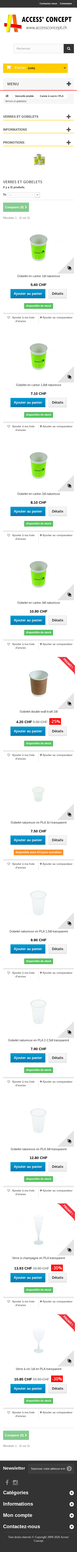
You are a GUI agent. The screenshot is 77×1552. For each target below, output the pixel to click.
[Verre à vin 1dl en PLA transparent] (38, 1340)
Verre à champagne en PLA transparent (38, 1258)
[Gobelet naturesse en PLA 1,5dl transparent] (38, 903)
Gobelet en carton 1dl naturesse (38, 276)
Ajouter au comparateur (57, 317)
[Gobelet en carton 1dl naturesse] (38, 248)
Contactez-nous (48, 3)
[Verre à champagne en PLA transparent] (38, 1230)
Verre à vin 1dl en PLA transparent (38, 1369)
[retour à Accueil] (7, 96)
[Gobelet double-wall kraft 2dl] (38, 683)
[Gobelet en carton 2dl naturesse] (38, 465)
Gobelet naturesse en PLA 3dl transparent (39, 1149)
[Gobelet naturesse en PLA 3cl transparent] (38, 794)
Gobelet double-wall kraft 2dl (38, 711)
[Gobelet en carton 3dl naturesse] (38, 574)
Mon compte (17, 1515)
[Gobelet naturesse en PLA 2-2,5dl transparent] (38, 1012)
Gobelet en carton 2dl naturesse (38, 493)
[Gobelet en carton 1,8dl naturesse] (38, 357)
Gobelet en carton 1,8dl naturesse (38, 385)
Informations (15, 129)
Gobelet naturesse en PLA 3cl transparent (39, 822)
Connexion (66, 3)
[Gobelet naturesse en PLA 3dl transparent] (38, 1121)
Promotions (13, 142)
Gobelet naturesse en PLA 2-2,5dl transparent (38, 1040)
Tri (4, 194)
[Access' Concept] (38, 23)
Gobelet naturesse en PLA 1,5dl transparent (38, 931)
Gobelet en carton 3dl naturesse (38, 602)
